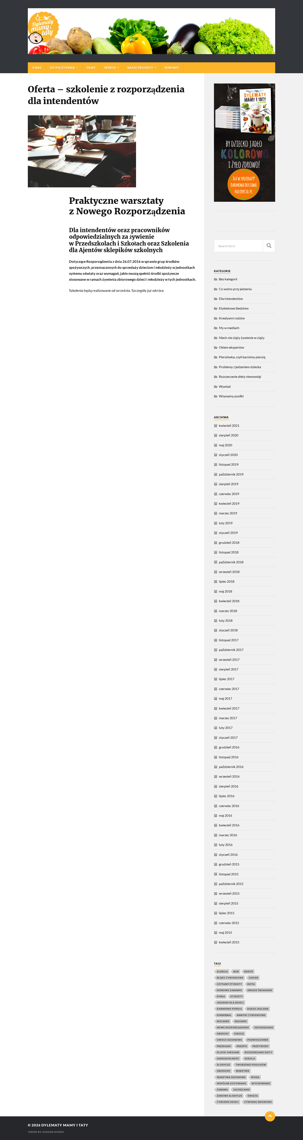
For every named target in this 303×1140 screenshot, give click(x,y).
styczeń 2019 (228, 533)
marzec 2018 (228, 611)
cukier (253, 977)
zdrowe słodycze (229, 1095)
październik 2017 (231, 650)
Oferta (110, 67)
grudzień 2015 (229, 864)
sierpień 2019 (228, 484)
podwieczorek (257, 1039)
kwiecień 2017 (229, 708)
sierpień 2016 (228, 786)
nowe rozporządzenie (233, 1027)
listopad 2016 (228, 757)
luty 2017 (226, 727)
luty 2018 (226, 620)
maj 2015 (225, 932)
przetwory (260, 1046)
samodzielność (228, 1058)
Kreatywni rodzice (232, 318)
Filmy (91, 67)
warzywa (242, 1070)
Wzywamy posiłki (231, 396)
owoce (239, 1033)
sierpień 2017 (228, 669)
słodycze (223, 1064)
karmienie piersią (229, 1008)
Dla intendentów (231, 298)
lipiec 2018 (226, 581)
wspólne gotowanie (231, 1083)
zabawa (222, 1089)
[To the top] (270, 1116)
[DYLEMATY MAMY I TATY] (151, 31)
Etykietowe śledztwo (234, 308)
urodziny (223, 1070)
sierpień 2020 (228, 435)
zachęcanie (241, 1089)
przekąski (224, 1046)
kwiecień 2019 (229, 503)
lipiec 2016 (226, 796)
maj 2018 (225, 591)
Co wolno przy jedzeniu (235, 289)
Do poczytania (62, 67)
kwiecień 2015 (229, 942)
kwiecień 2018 (229, 601)
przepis (242, 1046)
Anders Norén (53, 1131)
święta (253, 1095)
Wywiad (225, 386)
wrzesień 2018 (229, 572)
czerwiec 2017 (229, 689)
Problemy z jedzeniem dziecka (240, 367)
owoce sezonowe (229, 1039)
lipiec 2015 (226, 913)
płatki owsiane (228, 1052)
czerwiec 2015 (229, 923)
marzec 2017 (228, 718)
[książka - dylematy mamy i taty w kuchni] (244, 200)
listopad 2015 (228, 874)
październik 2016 (231, 767)
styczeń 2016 (228, 854)
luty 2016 (226, 845)
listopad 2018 (228, 552)
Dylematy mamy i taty (64, 1125)
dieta (251, 984)
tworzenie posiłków (251, 1064)
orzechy (223, 1033)
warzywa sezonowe (231, 1077)
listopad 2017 (228, 640)
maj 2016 (225, 815)
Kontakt (172, 67)
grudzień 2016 (229, 747)
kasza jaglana (258, 1008)
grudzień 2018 (229, 542)
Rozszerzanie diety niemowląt (240, 376)
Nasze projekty (140, 67)
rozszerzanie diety (258, 1052)
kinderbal (224, 1015)
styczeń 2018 (228, 630)
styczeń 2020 (228, 455)
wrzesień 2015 (229, 893)
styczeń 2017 (228, 737)
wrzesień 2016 (229, 776)
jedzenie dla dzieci (230, 1002)
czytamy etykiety (229, 984)
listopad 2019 (228, 464)
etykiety (236, 996)
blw (236, 971)
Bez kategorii (228, 279)
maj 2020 (225, 445)
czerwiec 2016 (229, 806)
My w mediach (229, 328)
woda (255, 1077)
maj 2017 (225, 698)
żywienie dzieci (228, 1102)
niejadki (241, 1021)
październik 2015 (231, 884)
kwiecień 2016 (229, 825)
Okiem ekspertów (231, 347)
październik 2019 (231, 474)
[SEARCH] (269, 246)
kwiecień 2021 (229, 425)
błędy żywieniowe (230, 977)
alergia (222, 971)
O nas (36, 67)
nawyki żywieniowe (251, 1015)
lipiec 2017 (226, 679)
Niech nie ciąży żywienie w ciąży (241, 338)
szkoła (250, 1058)
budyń (248, 971)
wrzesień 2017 (229, 659)
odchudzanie (263, 1027)
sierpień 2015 (228, 903)
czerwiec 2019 (229, 494)
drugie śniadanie (260, 990)
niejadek (223, 1021)
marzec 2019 (228, 513)
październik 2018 (231, 562)
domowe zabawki (229, 990)
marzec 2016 (228, 835)
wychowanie (261, 1083)
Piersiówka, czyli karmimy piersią (242, 357)
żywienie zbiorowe (258, 1102)
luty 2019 (226, 523)
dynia (221, 996)
